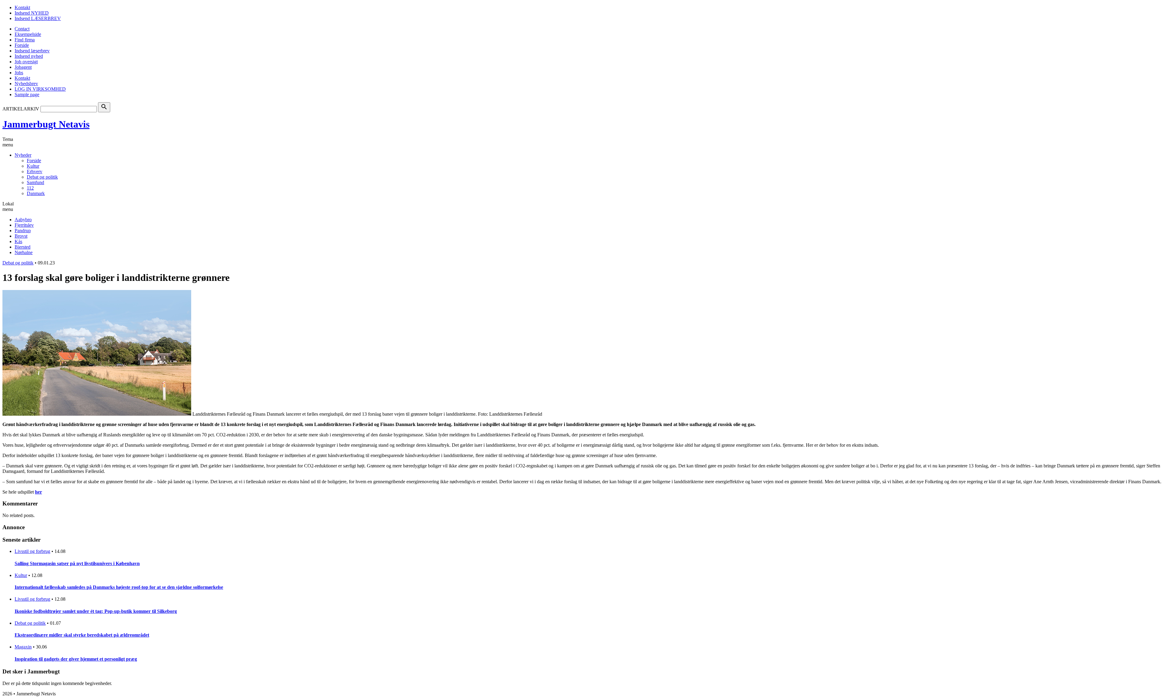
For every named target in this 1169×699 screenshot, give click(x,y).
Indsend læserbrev (32, 50)
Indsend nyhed (29, 56)
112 (30, 187)
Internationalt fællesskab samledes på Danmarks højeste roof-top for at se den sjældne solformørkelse (119, 587)
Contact (22, 28)
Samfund (35, 182)
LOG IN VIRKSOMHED (40, 89)
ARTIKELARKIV (20, 108)
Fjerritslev (24, 225)
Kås (18, 241)
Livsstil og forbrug (32, 551)
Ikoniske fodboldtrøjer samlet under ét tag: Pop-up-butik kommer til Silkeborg (96, 611)
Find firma (25, 39)
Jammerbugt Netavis (46, 124)
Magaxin (23, 646)
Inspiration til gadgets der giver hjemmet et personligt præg (76, 659)
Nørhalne (24, 252)
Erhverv (34, 171)
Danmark (36, 193)
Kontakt (22, 7)
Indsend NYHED (32, 13)
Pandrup (23, 230)
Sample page (27, 94)
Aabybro (23, 219)
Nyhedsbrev (26, 83)
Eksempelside (28, 34)
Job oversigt (26, 61)
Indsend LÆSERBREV (38, 18)
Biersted (22, 247)
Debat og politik (42, 177)
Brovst (21, 236)
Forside (22, 45)
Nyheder (23, 155)
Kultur (33, 166)
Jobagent (23, 67)
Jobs (19, 72)
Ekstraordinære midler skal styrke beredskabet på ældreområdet (82, 635)
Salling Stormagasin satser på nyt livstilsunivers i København (77, 563)
